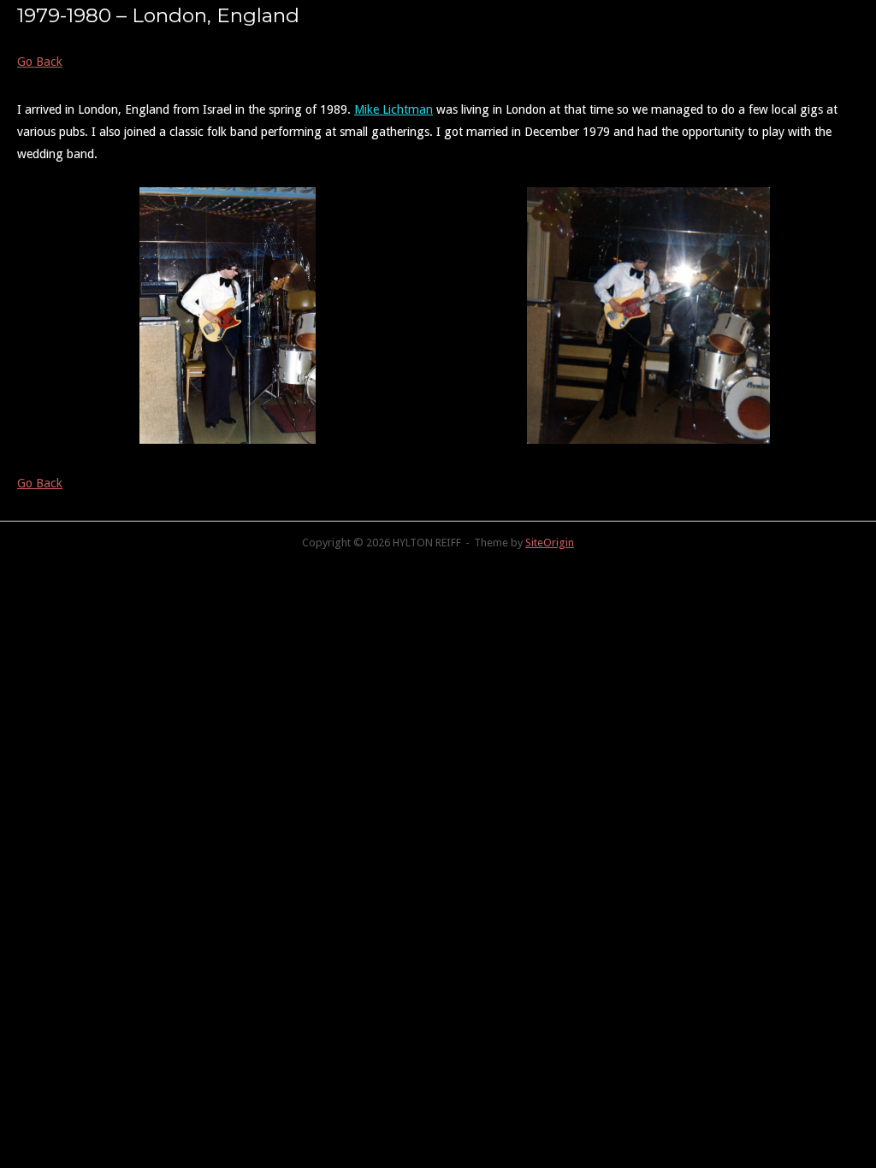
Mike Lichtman (393, 109)
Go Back (39, 61)
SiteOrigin (549, 542)
